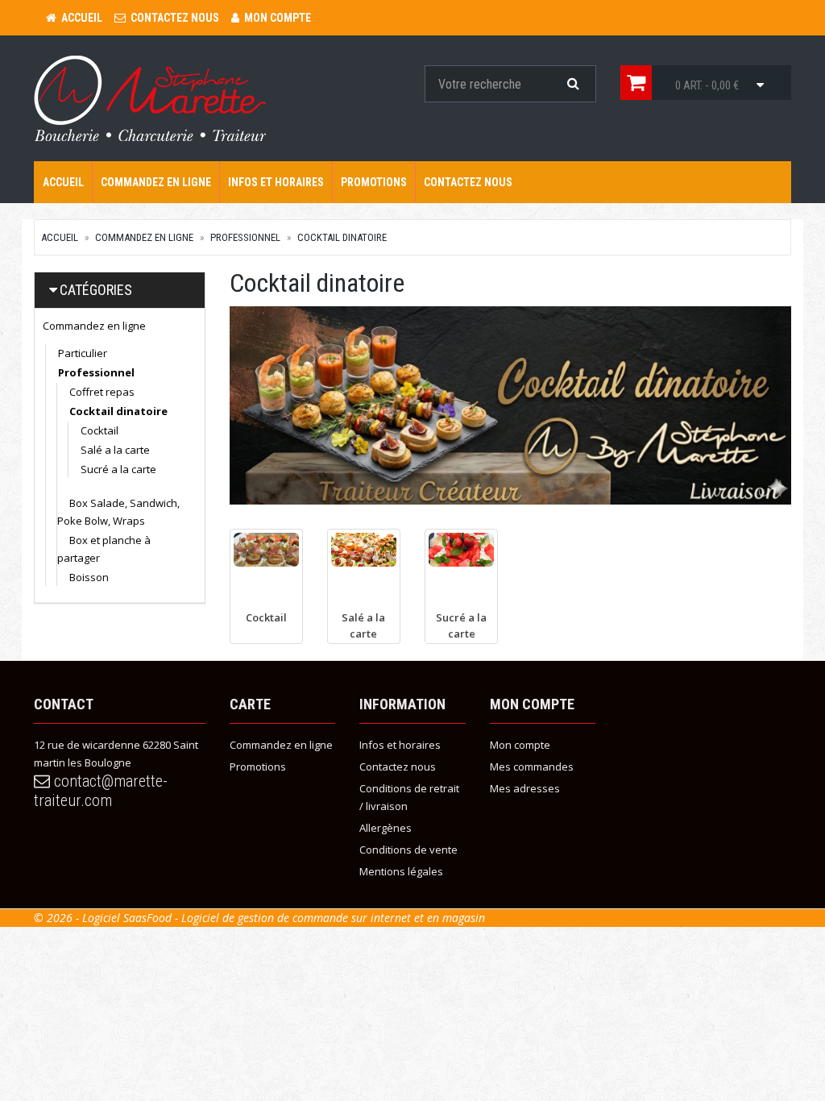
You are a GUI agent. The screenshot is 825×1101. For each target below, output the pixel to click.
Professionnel (245, 237)
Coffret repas (102, 391)
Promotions (374, 182)
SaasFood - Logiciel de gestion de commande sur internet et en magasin (304, 917)
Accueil (63, 182)
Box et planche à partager (104, 549)
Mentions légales (401, 871)
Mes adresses (525, 788)
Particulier (82, 353)
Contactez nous (468, 182)
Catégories (96, 289)
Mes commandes (532, 766)
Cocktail (99, 430)
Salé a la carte (115, 449)
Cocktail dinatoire (342, 237)
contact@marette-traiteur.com (101, 790)
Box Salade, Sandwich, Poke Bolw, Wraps (118, 512)
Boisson (89, 577)
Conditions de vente (408, 849)
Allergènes (385, 828)
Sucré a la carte (118, 469)
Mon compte (520, 744)
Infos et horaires (276, 182)
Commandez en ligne (156, 182)
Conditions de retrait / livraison (409, 797)
